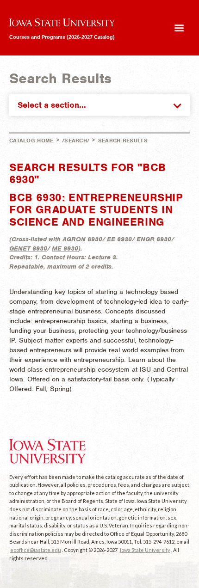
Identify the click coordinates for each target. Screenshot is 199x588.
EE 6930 (119, 239)
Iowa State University (145, 550)
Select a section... (52, 105)
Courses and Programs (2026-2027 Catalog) (62, 37)
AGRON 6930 (82, 239)
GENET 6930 (28, 248)
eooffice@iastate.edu (35, 550)
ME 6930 (65, 248)
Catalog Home (31, 140)
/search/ (75, 140)
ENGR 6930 (154, 239)
